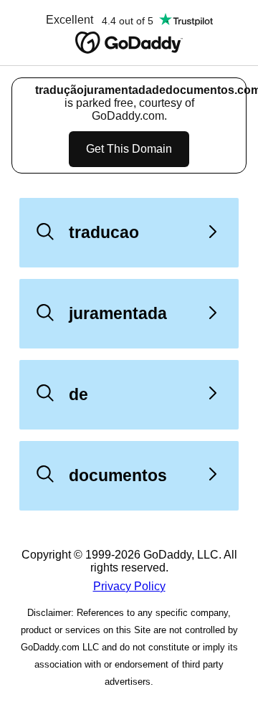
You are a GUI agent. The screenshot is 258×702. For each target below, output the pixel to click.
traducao (104, 232)
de (78, 394)
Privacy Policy (129, 586)
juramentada (118, 313)
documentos (118, 475)
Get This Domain (129, 149)
